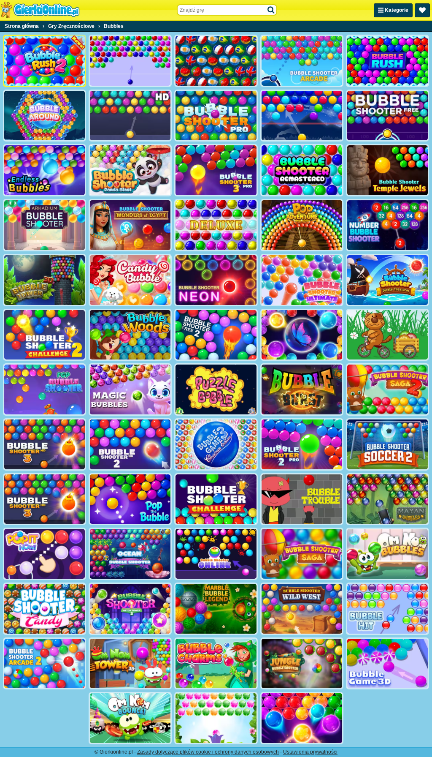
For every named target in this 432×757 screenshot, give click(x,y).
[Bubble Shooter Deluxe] (215, 225)
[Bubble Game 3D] (387, 663)
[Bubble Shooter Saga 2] (387, 389)
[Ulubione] (422, 10)
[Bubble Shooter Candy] (44, 609)
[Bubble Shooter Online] (215, 554)
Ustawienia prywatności (310, 752)
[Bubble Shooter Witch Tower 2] (130, 609)
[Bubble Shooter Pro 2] (301, 444)
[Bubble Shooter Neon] (215, 280)
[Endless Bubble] (44, 170)
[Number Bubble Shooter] (387, 225)
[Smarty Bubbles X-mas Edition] (301, 116)
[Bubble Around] (44, 116)
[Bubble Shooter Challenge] (215, 499)
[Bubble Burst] (301, 389)
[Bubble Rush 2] (44, 61)
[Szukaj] (271, 10)
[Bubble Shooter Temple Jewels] (387, 170)
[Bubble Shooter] (130, 61)
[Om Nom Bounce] (130, 718)
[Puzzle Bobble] (215, 389)
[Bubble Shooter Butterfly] (301, 335)
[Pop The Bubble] (130, 499)
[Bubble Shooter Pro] (215, 116)
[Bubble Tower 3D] (44, 280)
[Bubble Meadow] (387, 335)
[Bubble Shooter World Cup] (215, 61)
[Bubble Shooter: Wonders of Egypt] (130, 225)
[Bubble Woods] (130, 335)
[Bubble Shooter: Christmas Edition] (215, 444)
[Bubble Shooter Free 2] (215, 335)
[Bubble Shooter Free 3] (44, 499)
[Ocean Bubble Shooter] (130, 554)
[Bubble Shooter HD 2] (130, 444)
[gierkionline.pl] (40, 10)
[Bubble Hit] (387, 609)
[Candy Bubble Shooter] (130, 280)
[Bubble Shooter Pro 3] (215, 170)
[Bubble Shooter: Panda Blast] (130, 170)
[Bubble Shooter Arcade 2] (44, 663)
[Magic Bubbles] (130, 389)
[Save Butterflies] (215, 718)
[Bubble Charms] (215, 663)
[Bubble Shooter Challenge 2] (44, 335)
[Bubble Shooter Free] (387, 116)
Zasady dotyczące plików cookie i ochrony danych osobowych (208, 752)
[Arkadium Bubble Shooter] (44, 225)
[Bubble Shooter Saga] (301, 554)
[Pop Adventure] (301, 225)
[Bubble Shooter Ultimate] (301, 280)
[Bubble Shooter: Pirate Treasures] (387, 280)
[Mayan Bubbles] (387, 499)
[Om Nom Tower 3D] (130, 663)
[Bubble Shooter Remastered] (301, 170)
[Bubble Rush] (387, 61)
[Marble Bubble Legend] (215, 609)
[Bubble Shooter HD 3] (44, 444)
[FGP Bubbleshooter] (44, 389)
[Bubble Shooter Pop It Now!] (44, 554)
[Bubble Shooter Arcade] (301, 61)
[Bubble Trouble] (301, 499)
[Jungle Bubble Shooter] (301, 663)
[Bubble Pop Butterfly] (301, 718)
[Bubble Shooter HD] (130, 116)
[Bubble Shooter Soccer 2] (387, 444)
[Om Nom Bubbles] (387, 554)
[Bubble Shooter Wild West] (301, 609)
